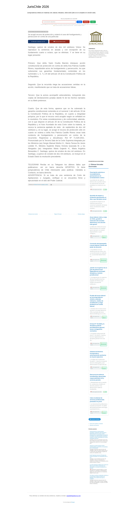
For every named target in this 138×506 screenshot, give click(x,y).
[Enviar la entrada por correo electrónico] (51, 184)
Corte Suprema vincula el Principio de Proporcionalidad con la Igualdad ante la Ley (98, 456)
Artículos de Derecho (94, 425)
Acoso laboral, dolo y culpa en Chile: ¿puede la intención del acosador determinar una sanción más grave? (98, 220)
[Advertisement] (56, 200)
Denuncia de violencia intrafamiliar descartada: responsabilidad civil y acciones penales (98, 377)
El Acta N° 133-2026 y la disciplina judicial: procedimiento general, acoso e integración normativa (97, 327)
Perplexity (86, 21)
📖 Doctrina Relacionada (59, 41)
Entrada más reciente (33, 214)
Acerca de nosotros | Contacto (96, 423)
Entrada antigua (81, 214)
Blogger (73, 502)
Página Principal (57, 214)
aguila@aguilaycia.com (74, 496)
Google (79, 21)
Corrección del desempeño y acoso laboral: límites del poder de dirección (98, 245)
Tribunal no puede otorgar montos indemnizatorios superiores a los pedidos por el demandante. (99, 447)
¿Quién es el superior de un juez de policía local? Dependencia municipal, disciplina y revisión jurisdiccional (98, 271)
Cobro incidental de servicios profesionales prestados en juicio (97, 399)
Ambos (92, 21)
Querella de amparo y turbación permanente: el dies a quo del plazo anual (98, 197)
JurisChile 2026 (38, 6)
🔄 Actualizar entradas (95, 419)
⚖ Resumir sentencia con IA (38, 41)
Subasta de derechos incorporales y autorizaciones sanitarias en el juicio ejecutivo (98, 354)
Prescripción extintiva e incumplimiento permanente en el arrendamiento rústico (97, 174)
